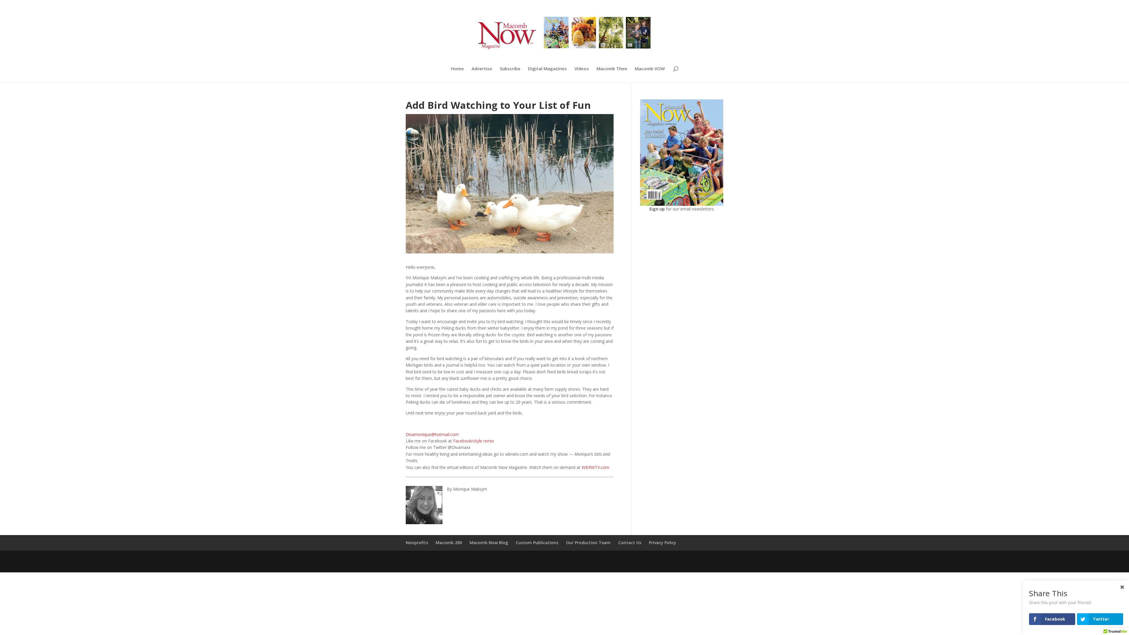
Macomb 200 (449, 542)
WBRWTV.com (595, 467)
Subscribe (510, 68)
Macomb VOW (650, 68)
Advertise (482, 68)
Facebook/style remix (473, 441)
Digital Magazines (547, 68)
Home (457, 68)
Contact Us (629, 542)
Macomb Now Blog (489, 542)
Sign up (657, 209)
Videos (581, 68)
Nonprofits (417, 542)
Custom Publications (537, 542)
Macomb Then (612, 68)
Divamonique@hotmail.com (432, 434)
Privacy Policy (662, 542)
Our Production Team (588, 542)
